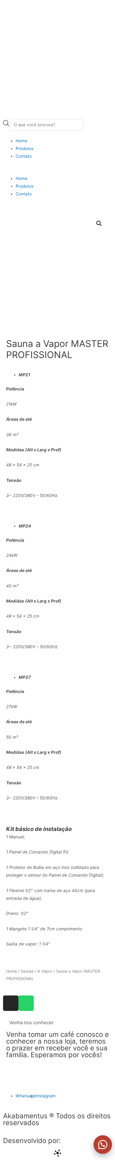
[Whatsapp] (26, 1003)
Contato (24, 156)
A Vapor (44, 971)
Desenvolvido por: (32, 1140)
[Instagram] (10, 1003)
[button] (99, 1144)
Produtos (24, 148)
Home (21, 140)
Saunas (27, 971)
